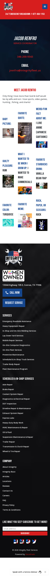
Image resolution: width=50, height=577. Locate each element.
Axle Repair (8, 384)
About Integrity (10, 467)
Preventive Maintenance (13, 354)
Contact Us (8, 491)
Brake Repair (8, 389)
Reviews (6, 486)
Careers (6, 495)
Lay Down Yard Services (13, 335)
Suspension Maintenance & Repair (18, 437)
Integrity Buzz (9, 471)
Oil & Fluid (7, 432)
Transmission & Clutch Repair (16, 446)
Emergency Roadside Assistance (17, 321)
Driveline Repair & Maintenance (17, 408)
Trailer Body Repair (11, 364)
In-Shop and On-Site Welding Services (19, 331)
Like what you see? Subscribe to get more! (25, 522)
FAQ (4, 500)
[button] (44, 6)
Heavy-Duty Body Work (13, 422)
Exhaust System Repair (13, 413)
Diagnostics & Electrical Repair (16, 399)
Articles (6, 476)
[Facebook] (16, 541)
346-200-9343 (25, 56)
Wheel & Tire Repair (11, 451)
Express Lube (8, 418)
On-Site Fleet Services (12, 350)
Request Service (14, 303)
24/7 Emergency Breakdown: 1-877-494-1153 (25, 14)
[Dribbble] (22, 541)
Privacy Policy (8, 505)
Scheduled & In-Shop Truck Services (18, 359)
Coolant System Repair (13, 394)
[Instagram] (28, 541)
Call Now (14, 293)
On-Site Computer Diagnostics (16, 345)
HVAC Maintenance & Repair (15, 427)
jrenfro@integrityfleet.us (25, 70)
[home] (8, 6)
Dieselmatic (30, 554)
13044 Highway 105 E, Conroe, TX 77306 (22, 285)
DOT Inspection (9, 403)
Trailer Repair (9, 442)
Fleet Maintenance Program (15, 369)
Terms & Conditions (11, 510)
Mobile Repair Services (12, 340)
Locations (7, 481)
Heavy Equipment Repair (14, 326)
